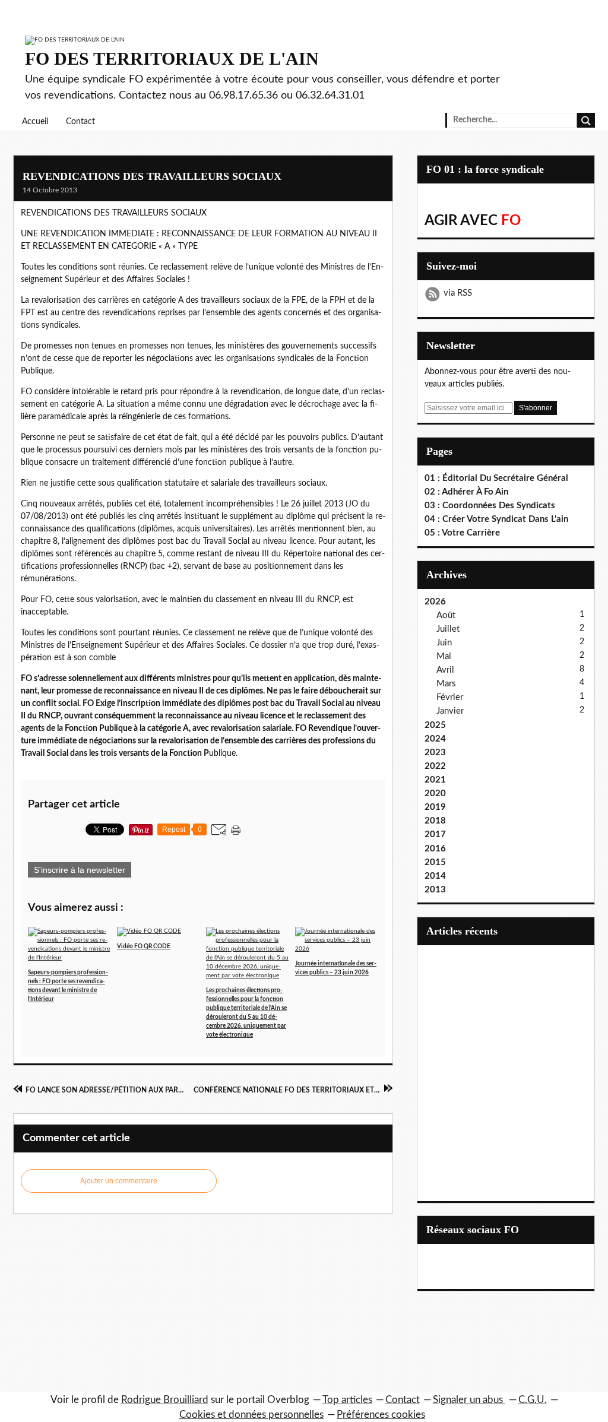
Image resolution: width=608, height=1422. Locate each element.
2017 (435, 834)
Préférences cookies (381, 1415)
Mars (446, 683)
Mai (443, 656)
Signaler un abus (469, 1400)
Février (449, 697)
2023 (435, 752)
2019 (435, 807)
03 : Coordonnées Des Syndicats (490, 505)
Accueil (35, 122)
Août (445, 615)
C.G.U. (532, 1400)
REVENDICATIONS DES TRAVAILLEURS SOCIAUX (152, 176)
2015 (435, 862)
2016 (435, 848)
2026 (435, 601)
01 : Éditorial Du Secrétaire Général (496, 478)
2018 (435, 820)
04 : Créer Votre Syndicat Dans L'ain (496, 519)
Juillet (448, 629)
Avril (445, 670)
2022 (435, 766)
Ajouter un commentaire (118, 1181)
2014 (435, 876)
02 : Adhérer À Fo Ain (466, 491)
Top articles (347, 1400)
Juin (444, 642)
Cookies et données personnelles (251, 1415)
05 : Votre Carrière (462, 532)
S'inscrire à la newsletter (79, 870)
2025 (435, 725)
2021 (435, 779)
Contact (80, 122)
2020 (435, 793)
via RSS (458, 293)
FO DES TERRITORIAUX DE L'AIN (172, 58)
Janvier (450, 711)
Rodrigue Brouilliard (164, 1400)
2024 (435, 738)
